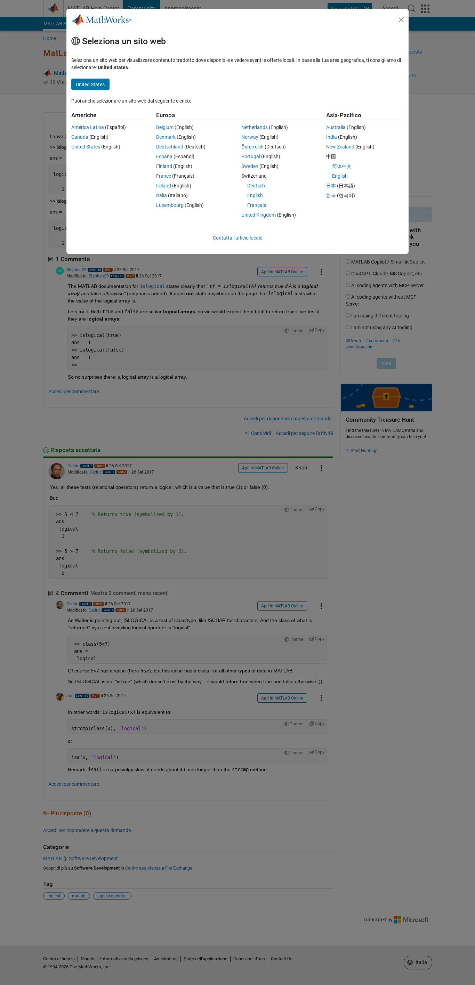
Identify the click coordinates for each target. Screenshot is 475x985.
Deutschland (169, 147)
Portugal (250, 156)
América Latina (87, 127)
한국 (331, 195)
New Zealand (340, 147)
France (163, 176)
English (255, 195)
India (331, 137)
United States (85, 147)
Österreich (252, 147)
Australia (336, 127)
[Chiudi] (401, 20)
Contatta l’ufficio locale (237, 238)
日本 (331, 185)
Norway (249, 137)
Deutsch (256, 185)
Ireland (163, 185)
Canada (79, 137)
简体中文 (342, 166)
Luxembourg (170, 205)
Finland (164, 166)
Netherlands (254, 127)
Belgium (165, 127)
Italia (161, 195)
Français (256, 205)
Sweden (249, 166)
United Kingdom (258, 215)
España (164, 156)
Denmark (166, 137)
